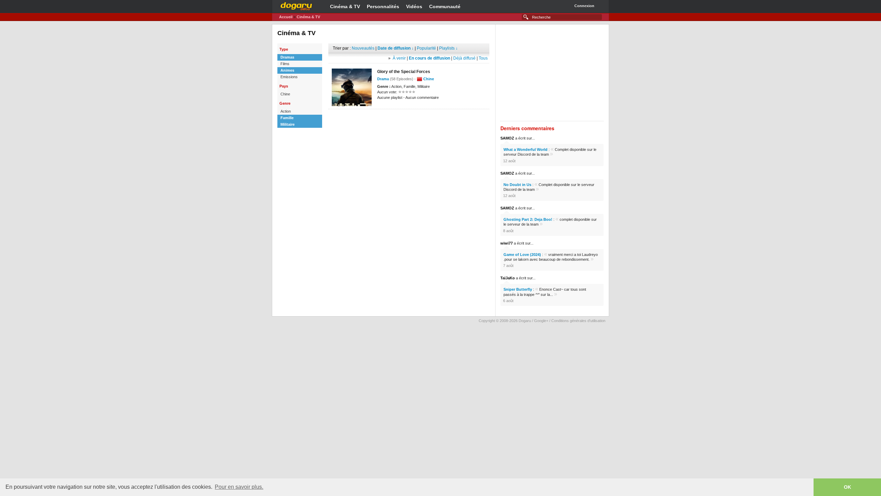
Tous (483, 58)
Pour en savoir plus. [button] (239, 487)
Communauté (444, 6)
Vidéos (414, 6)
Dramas (287, 57)
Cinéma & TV (345, 6)
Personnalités (383, 6)
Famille (287, 118)
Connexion (584, 6)
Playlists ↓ (448, 48)
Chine (285, 94)
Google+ (541, 321)
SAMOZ (507, 138)
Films (284, 64)
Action (285, 111)
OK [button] (847, 487)
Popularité (426, 48)
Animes (287, 70)
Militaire (287, 124)
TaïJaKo (507, 278)
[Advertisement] (408, 119)
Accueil (286, 17)
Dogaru (296, 5)
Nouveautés (363, 48)
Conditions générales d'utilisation (578, 321)
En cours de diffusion (429, 58)
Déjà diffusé (464, 58)
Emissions (289, 77)
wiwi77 (506, 243)
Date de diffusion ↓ (396, 48)
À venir (399, 58)
